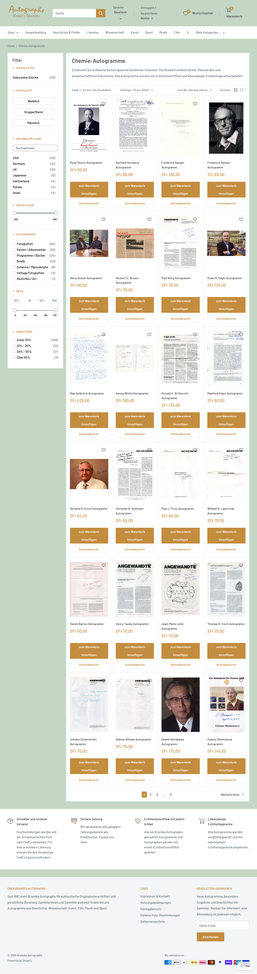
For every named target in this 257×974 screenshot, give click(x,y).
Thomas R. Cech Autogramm (226, 624)
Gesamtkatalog (35, 32)
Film (177, 32)
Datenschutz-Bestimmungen (160, 915)
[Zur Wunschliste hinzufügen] (103, 103)
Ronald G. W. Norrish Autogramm (174, 395)
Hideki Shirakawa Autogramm (172, 741)
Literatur (93, 32)
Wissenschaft (114, 32)
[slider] (15, 213)
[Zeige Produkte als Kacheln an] (235, 90)
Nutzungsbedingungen (155, 902)
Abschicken (210, 937)
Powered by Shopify (20, 960)
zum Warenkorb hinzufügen (89, 189)
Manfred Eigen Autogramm (225, 393)
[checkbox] (34, 77)
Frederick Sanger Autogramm (172, 165)
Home (11, 45)
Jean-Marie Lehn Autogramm (172, 626)
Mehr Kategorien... (208, 32)
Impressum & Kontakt (155, 896)
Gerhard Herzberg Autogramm (127, 165)
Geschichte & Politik (66, 32)
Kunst (135, 32)
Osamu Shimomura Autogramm (219, 741)
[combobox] (74, 13)
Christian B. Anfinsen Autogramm (130, 511)
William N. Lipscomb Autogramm (220, 511)
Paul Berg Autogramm (175, 278)
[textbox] (35, 148)
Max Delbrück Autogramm (87, 393)
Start (11, 32)
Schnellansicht (89, 203)
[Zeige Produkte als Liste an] (242, 90)
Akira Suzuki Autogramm (86, 278)
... (164, 794)
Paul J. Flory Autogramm (177, 508)
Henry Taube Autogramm (132, 624)
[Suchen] (100, 13)
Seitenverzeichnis (152, 921)
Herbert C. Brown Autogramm (127, 280)
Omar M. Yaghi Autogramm (224, 278)
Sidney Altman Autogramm (133, 739)
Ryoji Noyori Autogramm (86, 162)
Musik (163, 32)
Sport (149, 32)
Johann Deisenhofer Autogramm (83, 741)
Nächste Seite (230, 794)
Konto (145, 18)
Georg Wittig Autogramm (132, 393)
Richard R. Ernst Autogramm (88, 508)
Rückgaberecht (150, 909)
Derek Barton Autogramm (87, 624)
